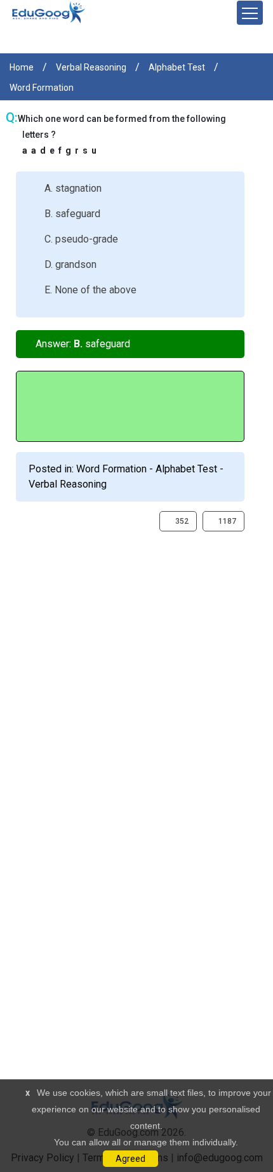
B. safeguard (72, 214)
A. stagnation (73, 188)
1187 (226, 521)
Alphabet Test (177, 67)
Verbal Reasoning (91, 67)
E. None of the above (90, 290)
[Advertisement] (136, 667)
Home (22, 67)
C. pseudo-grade (81, 239)
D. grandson (70, 264)
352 (181, 521)
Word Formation (42, 88)
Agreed (130, 1159)
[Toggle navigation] (250, 13)
